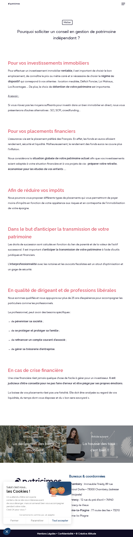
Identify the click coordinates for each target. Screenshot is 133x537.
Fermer (14, 520)
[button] (123, 4)
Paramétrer (37, 520)
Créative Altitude (87, 533)
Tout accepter (60, 520)
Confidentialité (65, 533)
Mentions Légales (46, 533)
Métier (67, 22)
